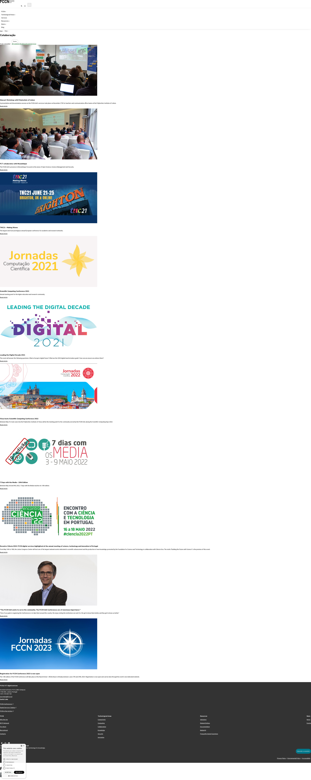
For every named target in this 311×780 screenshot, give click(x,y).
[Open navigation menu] (29, 5)
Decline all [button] (19, 772)
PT (25, 6)
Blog (2, 27)
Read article (3, 680)
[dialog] (14, 761)
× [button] (23, 745)
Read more (14, 755)
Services (4, 18)
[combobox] (21, 746)
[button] (13, 776)
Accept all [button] (8, 772)
